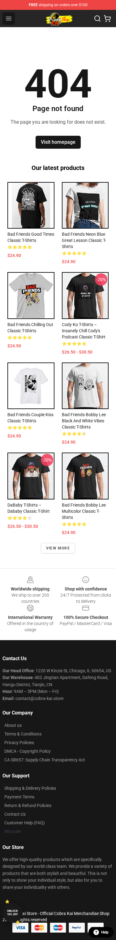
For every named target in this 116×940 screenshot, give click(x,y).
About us (13, 725)
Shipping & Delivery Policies (30, 788)
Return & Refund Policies (27, 805)
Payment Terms (19, 796)
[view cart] (107, 18)
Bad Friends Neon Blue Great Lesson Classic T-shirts (84, 240)
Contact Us (15, 814)
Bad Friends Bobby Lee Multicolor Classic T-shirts (84, 511)
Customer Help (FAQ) (24, 822)
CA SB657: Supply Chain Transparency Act (44, 759)
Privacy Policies (19, 742)
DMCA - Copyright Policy (27, 751)
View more (58, 548)
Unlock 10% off (12, 912)
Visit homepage (58, 142)
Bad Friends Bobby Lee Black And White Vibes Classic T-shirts (84, 420)
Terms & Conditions (22, 733)
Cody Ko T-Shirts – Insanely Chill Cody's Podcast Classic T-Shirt (83, 330)
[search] (97, 18)
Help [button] (105, 932)
